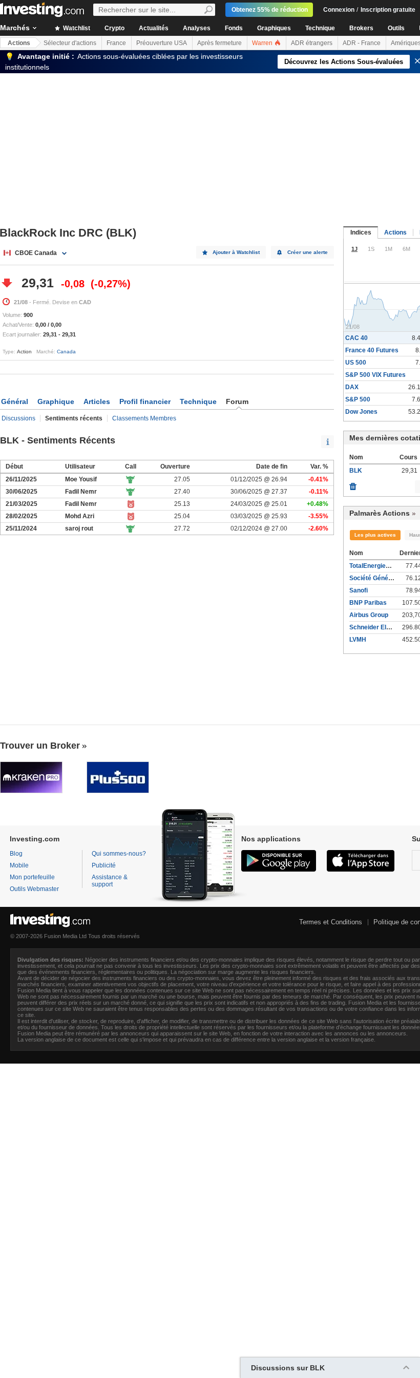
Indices (360, 232)
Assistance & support (110, 881)
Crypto (114, 28)
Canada (66, 351)
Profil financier (145, 401)
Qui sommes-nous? (119, 853)
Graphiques (274, 28)
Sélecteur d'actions (70, 43)
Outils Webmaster (34, 889)
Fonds (234, 28)
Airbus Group (368, 615)
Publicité (104, 865)
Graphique (55, 401)
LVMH (357, 639)
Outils (396, 28)
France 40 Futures (371, 350)
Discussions (18, 418)
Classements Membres (144, 418)
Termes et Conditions (330, 922)
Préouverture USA (161, 43)
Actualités (154, 28)
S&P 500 (357, 399)
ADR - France (362, 43)
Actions (19, 43)
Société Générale (374, 578)
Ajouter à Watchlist (236, 252)
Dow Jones (361, 411)
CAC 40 (356, 338)
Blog (16, 853)
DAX (352, 387)
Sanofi (358, 590)
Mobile (19, 865)
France (116, 43)
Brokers (361, 28)
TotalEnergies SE (374, 565)
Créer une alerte (307, 252)
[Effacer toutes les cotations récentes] (352, 483)
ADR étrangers (311, 43)
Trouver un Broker (40, 745)
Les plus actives (375, 535)
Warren (263, 43)
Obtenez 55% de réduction (270, 9)
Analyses (197, 28)
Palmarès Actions (379, 513)
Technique (320, 28)
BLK (355, 470)
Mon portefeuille (32, 877)
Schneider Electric (376, 627)
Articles (96, 401)
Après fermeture (219, 43)
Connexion (338, 9)
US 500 (355, 362)
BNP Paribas (368, 602)
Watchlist (75, 28)
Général (14, 401)
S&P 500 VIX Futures (375, 374)
